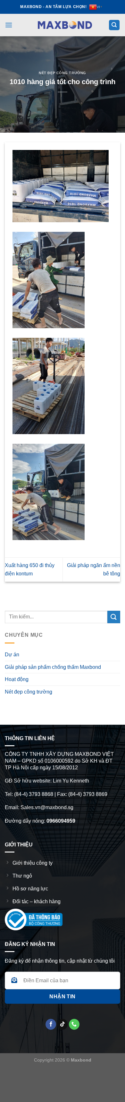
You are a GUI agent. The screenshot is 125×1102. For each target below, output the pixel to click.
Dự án (12, 654)
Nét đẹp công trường (62, 73)
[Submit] (113, 617)
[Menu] (9, 25)
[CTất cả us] (74, 1024)
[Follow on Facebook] (51, 1024)
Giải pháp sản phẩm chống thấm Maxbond (53, 667)
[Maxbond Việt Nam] (65, 25)
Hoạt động (17, 679)
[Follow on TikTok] (62, 1024)
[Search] (114, 25)
